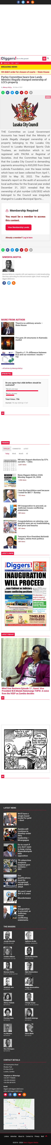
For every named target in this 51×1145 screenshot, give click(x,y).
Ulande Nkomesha (31, 956)
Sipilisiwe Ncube (30, 941)
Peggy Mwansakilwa (32, 987)
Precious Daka (9, 1018)
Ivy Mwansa (8, 1033)
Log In (17, 63)
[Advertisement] (25, 29)
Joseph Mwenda (9, 941)
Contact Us (29, 1136)
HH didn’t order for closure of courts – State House (25, 72)
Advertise (13, 1136)
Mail (42, 1136)
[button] (44, 59)
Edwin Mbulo (29, 1033)
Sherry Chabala (9, 1003)
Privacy (37, 1136)
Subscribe (7, 63)
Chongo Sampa (30, 1003)
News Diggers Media (30, 1142)
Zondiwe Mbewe (9, 956)
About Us (21, 1136)
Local (48, 97)
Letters (6, 1136)
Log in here (27, 238)
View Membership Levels (18, 227)
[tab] (6, 448)
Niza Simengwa (9, 1049)
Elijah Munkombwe (31, 972)
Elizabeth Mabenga (31, 1018)
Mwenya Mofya (7, 87)
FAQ (12, 63)
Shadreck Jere (9, 987)
